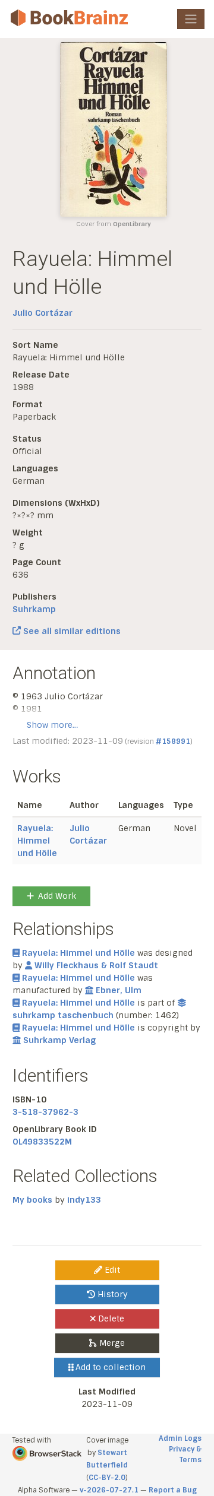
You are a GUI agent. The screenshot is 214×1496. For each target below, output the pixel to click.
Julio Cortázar (42, 313)
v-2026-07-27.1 (109, 1490)
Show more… (52, 725)
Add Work (57, 895)
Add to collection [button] (109, 1367)
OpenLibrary (132, 224)
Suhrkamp (34, 609)
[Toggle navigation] (190, 19)
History (111, 1294)
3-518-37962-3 (45, 1112)
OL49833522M (42, 1141)
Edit (111, 1269)
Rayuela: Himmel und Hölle (37, 840)
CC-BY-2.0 (107, 1477)
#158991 (173, 741)
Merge (111, 1342)
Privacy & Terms (185, 1454)
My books (32, 1199)
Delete (110, 1318)
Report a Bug (173, 1490)
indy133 (84, 1199)
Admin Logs (180, 1438)
